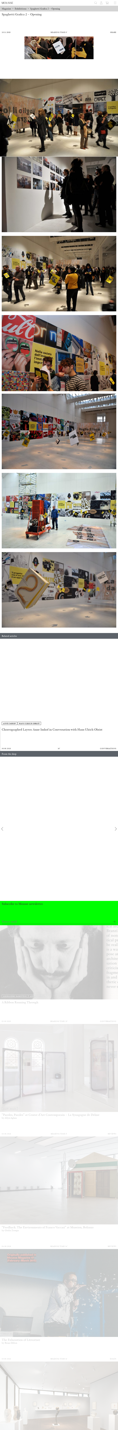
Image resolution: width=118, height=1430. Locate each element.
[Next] (116, 683)
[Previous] (2, 683)
